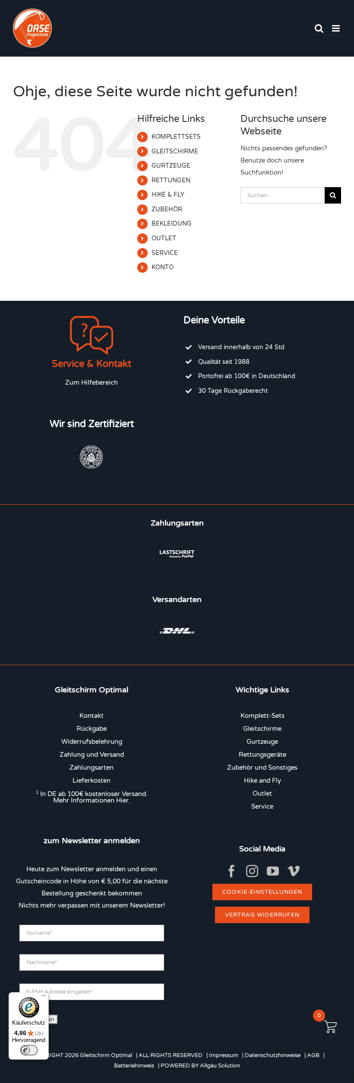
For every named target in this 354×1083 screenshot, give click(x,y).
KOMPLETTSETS (176, 136)
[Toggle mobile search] (319, 28)
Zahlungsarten (92, 767)
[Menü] (43, 997)
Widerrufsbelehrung (91, 741)
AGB (313, 1055)
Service (262, 806)
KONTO (163, 267)
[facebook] (231, 871)
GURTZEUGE (171, 165)
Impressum (223, 1055)
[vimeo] (294, 871)
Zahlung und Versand (92, 754)
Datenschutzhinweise (272, 1055)
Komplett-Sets (262, 716)
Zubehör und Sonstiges (262, 767)
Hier (122, 800)
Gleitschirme (262, 729)
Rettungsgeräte (262, 754)
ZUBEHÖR (167, 209)
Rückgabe (91, 729)
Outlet (262, 793)
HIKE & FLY (168, 194)
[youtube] (273, 871)
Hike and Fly (262, 780)
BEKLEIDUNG (172, 223)
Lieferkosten (92, 780)
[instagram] (252, 871)
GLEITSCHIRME (175, 151)
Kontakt (91, 716)
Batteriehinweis (134, 1065)
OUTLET (164, 238)
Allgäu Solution (220, 1065)
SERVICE (165, 253)
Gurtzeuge (262, 741)
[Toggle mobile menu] (336, 28)
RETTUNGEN (171, 180)
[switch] (29, 1050)
